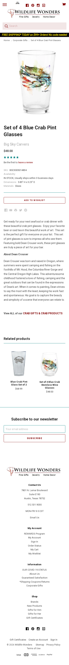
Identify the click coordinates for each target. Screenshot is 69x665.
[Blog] (43, 5)
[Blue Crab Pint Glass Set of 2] (18, 364)
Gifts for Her (34, 613)
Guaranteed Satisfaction (34, 577)
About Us (34, 573)
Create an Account (38, 639)
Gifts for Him (34, 610)
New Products (34, 605)
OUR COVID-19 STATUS (34, 569)
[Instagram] (38, 5)
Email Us (34, 517)
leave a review (25, 162)
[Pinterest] (32, 5)
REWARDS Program (34, 533)
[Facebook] (27, 5)
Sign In (34, 541)
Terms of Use (33, 648)
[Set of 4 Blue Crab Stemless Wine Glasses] (49, 364)
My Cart (34, 549)
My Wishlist (35, 553)
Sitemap (40, 644)
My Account (34, 537)
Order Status (34, 545)
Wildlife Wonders (23, 644)
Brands (34, 601)
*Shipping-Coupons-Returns (34, 581)
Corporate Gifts (34, 585)
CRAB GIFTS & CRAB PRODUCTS (43, 313)
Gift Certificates (34, 617)
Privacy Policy (53, 644)
